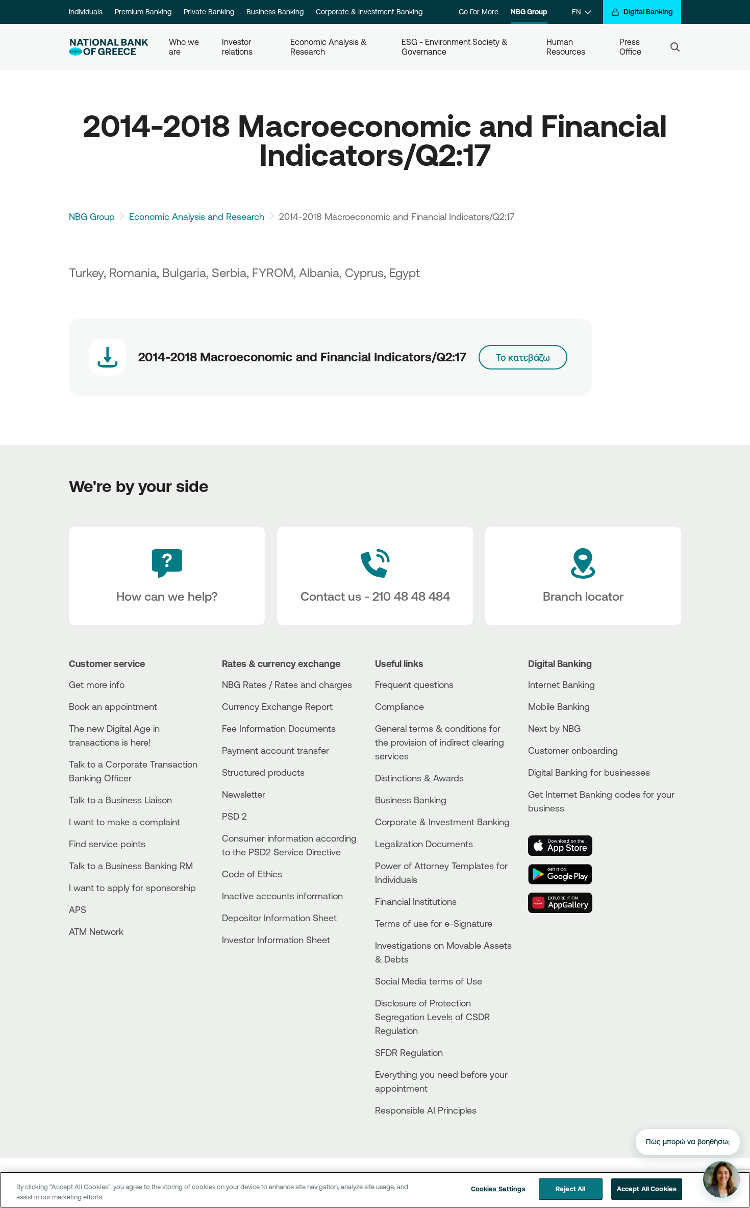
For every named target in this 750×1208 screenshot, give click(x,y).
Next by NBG (554, 728)
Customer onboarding (573, 750)
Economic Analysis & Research (329, 46)
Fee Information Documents (279, 728)
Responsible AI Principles (426, 1110)
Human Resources (565, 46)
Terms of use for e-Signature (433, 923)
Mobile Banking (559, 706)
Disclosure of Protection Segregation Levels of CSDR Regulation (432, 1017)
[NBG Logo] (108, 47)
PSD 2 (234, 816)
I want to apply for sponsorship (132, 887)
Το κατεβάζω (523, 357)
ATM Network (96, 931)
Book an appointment (113, 706)
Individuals (86, 12)
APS (77, 909)
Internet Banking (561, 684)
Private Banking (209, 12)
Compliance (399, 706)
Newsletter (243, 794)
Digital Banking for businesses (589, 772)
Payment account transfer (275, 750)
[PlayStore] (566, 874)
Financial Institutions (416, 901)
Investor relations (237, 46)
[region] (375, 1190)
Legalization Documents (424, 844)
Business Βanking (410, 800)
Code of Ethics (252, 874)
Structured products (263, 772)
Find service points (107, 844)
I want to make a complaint (124, 822)
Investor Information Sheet (276, 939)
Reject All (570, 1188)
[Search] (675, 47)
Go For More (478, 12)
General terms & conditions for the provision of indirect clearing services (439, 742)
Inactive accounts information (282, 896)
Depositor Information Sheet (279, 918)
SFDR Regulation (409, 1052)
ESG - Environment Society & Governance (456, 46)
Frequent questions (414, 684)
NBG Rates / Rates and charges (287, 684)
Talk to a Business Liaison (120, 800)
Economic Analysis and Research (196, 216)
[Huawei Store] (566, 903)
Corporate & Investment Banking (369, 12)
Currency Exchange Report (277, 706)
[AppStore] (566, 845)
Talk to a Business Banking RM (131, 865)
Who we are (185, 46)
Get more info (96, 684)
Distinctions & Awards (419, 778)
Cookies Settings (498, 1188)
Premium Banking (143, 12)
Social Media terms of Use (428, 981)
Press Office (630, 46)
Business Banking (275, 12)
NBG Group (529, 12)
